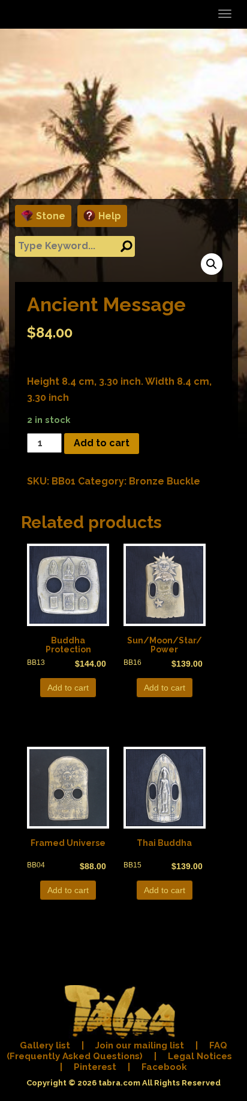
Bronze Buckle (164, 481)
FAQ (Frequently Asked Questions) (117, 1051)
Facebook (164, 1067)
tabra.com (119, 1082)
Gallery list (45, 1045)
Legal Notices (200, 1056)
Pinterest (95, 1067)
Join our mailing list (139, 1045)
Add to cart (101, 443)
